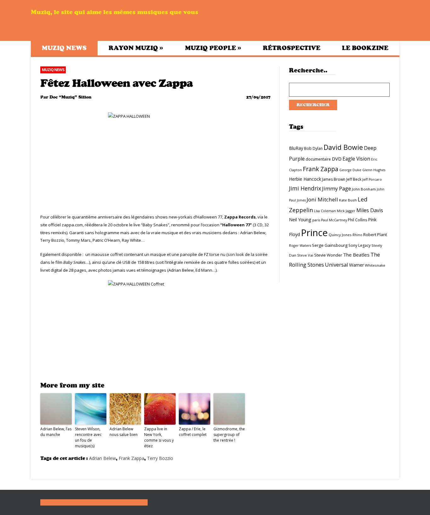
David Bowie (343, 147)
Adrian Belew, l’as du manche (55, 431)
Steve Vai (305, 255)
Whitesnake (375, 265)
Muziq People (213, 48)
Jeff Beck (353, 179)
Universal (336, 264)
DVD (337, 159)
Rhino (357, 235)
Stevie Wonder (328, 255)
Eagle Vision (356, 158)
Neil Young (300, 220)
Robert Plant (375, 234)
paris (316, 220)
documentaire (318, 159)
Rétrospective (291, 48)
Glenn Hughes (373, 170)
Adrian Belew (102, 458)
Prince (314, 232)
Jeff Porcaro (372, 179)
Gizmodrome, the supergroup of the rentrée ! (229, 434)
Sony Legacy (359, 245)
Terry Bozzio (160, 458)
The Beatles (356, 255)
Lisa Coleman (325, 211)
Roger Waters (300, 245)
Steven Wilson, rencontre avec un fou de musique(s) (88, 437)
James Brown (333, 179)
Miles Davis (369, 210)
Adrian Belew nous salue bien (124, 431)
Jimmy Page (336, 188)
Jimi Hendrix (305, 188)
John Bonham (364, 189)
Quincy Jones (340, 234)
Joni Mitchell (322, 199)
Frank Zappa (131, 458)
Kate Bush (348, 200)
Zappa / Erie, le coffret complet (193, 431)
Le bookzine (365, 48)
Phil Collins (357, 220)
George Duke (350, 170)
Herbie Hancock (305, 179)
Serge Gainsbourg (330, 245)
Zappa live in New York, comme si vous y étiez (159, 437)
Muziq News (64, 48)
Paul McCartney (334, 220)
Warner (356, 265)
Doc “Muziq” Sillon (70, 97)
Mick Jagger (346, 211)
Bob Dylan (313, 148)
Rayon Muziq (136, 48)
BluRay (296, 148)
